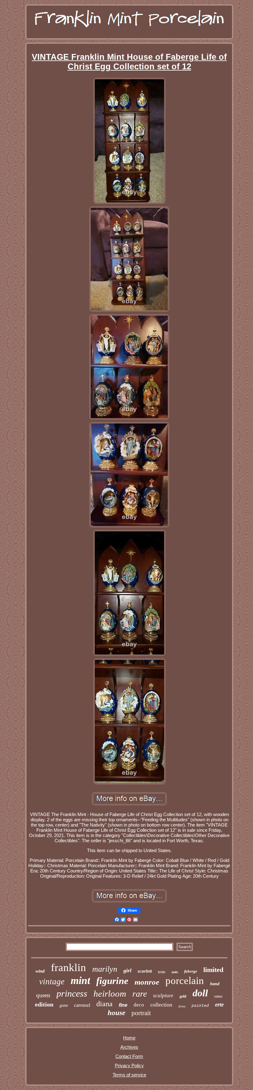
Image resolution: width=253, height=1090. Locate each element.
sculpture (163, 995)
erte (219, 1004)
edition (44, 1004)
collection (161, 1005)
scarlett (145, 971)
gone (64, 1005)
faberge (190, 971)
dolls (175, 972)
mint (80, 980)
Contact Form (129, 1056)
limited (213, 970)
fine (123, 1005)
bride (161, 972)
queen (43, 995)
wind (40, 971)
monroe (147, 982)
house (116, 1013)
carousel (82, 1005)
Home (129, 1037)
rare (139, 993)
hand (214, 984)
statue (218, 996)
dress (181, 1006)
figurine (112, 980)
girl (127, 970)
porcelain (184, 980)
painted (200, 1005)
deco (139, 1005)
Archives (129, 1047)
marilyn (104, 969)
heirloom (109, 993)
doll (200, 992)
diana (104, 1004)
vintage (51, 981)
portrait (141, 1013)
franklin (68, 967)
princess (71, 993)
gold (183, 996)
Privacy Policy (129, 1065)
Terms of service (129, 1074)
